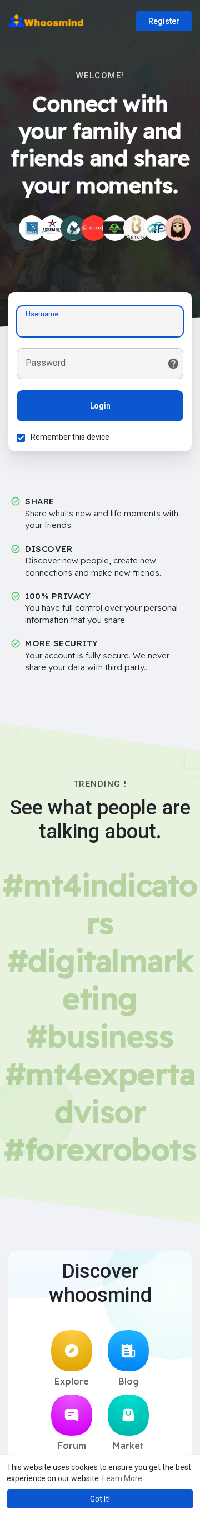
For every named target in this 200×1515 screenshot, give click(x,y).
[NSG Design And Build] (73, 228)
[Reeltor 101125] (94, 228)
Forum (72, 1445)
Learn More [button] (122, 1478)
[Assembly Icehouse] (52, 228)
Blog (128, 1381)
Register (163, 21)
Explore (71, 1381)
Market (128, 1445)
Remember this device (70, 436)
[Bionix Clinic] (136, 228)
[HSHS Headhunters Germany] (31, 228)
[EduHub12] (178, 228)
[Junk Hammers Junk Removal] (115, 228)
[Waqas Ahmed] (156, 228)
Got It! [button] (100, 1498)
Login (100, 405)
